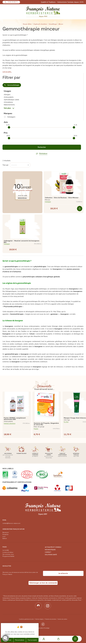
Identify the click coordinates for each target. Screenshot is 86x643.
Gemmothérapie (53, 24)
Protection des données (50, 619)
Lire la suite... (7, 72)
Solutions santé (51, 555)
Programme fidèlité (8, 556)
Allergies (7, 94)
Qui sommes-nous (8, 554)
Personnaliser (19, 640)
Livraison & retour (8, 552)
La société (6, 550)
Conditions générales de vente (26, 619)
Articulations (8, 102)
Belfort (5, 538)
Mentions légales (39, 619)
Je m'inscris (63, 573)
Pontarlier (5, 534)
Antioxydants (9, 97)
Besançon (6, 532)
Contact (48, 552)
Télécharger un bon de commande (43, 583)
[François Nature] (43, 11)
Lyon (4, 536)
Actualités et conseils (53, 547)
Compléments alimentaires (40, 24)
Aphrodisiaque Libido (11, 99)
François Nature (27, 24)
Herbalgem (11, 117)
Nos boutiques (50, 550)
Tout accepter (32, 640)
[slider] (9, 127)
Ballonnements (9, 105)
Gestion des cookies (62, 619)
